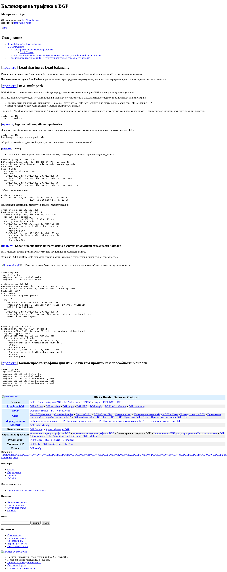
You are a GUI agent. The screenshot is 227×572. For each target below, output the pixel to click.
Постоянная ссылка (17, 546)
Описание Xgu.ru (16, 565)
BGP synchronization (84, 417)
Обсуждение (14, 472)
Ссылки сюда (14, 535)
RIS (119, 402)
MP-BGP (15, 425)
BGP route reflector (60, 410)
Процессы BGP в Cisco (136, 417)
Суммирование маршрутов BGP (164, 421)
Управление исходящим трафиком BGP (93, 433)
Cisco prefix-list (83, 414)
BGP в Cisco (36, 440)
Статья (11, 469)
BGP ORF (116, 417)
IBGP (15, 410)
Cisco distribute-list (63, 414)
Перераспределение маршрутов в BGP (123, 421)
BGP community (137, 406)
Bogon (97, 402)
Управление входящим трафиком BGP (50, 433)
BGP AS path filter (103, 414)
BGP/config (35, 448)
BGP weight (96, 406)
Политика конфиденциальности (24, 562)
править (9, 67)
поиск (29, 22)
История (11, 478)
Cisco (15, 415)
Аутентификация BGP (57, 429)
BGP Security (36, 429)
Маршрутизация (15, 421)
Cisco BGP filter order (40, 414)
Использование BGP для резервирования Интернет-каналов (185, 433)
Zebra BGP (68, 440)
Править (11, 475)
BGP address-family (39, 425)
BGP (5, 28)
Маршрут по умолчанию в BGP (84, 421)
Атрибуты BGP (15, 406)
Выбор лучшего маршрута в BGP (47, 421)
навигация (19, 22)
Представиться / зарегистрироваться (26, 490)
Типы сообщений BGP (49, 402)
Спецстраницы (15, 541)
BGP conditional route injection (64, 436)
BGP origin (68, 406)
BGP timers (102, 417)
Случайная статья (16, 507)
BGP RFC (86, 402)
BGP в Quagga (52, 440)
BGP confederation (39, 410)
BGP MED (81, 406)
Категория (6, 457)
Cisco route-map (123, 414)
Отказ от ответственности (21, 568)
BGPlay (69, 444)
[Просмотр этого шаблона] (10, 396)
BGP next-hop (53, 406)
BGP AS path (36, 406)
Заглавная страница (17, 502)
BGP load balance (31, 20)
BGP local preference (115, 406)
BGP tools (35, 444)
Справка (11, 510)
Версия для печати (17, 543)
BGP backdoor (89, 436)
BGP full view (71, 402)
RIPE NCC (108, 402)
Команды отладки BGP (192, 414)
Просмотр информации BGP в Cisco (170, 417)
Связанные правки (17, 538)
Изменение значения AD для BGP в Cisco (156, 414)
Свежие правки (15, 505)
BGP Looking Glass (52, 444)
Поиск (4, 516)
